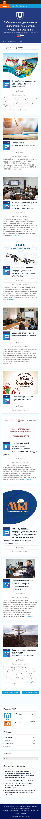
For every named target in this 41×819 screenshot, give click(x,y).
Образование (34, 810)
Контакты (23, 813)
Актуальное (18, 95)
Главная (5, 810)
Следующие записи (30, 692)
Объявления (9, 743)
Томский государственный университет (24, 714)
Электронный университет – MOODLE (23, 722)
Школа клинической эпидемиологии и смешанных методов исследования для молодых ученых (20, 448)
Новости (26, 95)
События (7, 746)
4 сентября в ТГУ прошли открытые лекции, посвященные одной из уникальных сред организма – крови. (18, 785)
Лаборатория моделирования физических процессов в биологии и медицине (20, 26)
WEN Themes (26, 816)
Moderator (21, 91)
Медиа (17, 813)
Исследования (24, 810)
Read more (23, 110)
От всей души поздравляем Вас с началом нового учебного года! (24, 84)
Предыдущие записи (11, 692)
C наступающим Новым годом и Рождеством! (19, 780)
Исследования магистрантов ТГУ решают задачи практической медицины (24, 205)
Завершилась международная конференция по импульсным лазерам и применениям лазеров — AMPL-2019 (20, 792)
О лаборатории (13, 810)
